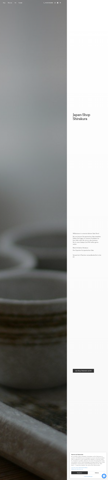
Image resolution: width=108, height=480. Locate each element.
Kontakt (20, 2)
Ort (15, 2)
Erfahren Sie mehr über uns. (77, 469)
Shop (4, 2)
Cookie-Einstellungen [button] (88, 476)
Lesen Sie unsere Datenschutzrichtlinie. (79, 467)
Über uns (10, 2)
